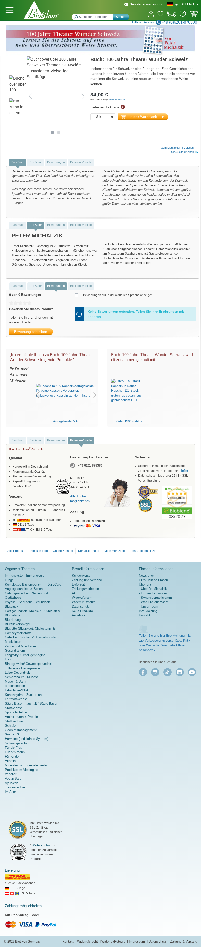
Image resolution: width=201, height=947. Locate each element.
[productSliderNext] (95, 395)
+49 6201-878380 (90, 465)
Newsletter (146, 575)
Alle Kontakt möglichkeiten (80, 498)
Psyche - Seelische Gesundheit (27, 602)
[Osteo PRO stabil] (129, 390)
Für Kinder (12, 756)
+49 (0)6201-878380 (179, 22)
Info (184, 471)
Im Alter (10, 792)
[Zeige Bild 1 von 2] (52, 132)
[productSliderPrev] (37, 395)
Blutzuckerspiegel (17, 624)
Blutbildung (13, 620)
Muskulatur (13, 642)
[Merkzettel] (160, 14)
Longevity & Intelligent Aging (25, 655)
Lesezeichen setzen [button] (144, 551)
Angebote (78, 615)
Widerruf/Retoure (84, 602)
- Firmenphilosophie (153, 593)
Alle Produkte (16, 551)
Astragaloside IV (64, 421)
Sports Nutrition (16, 712)
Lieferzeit (78, 584)
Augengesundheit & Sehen (24, 589)
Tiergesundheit (15, 787)
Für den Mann (15, 752)
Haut (8, 659)
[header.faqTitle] (183, 15)
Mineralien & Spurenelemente (26, 765)
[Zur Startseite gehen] (41, 10)
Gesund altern (15, 650)
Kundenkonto (81, 575)
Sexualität (12, 734)
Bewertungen (56, 162)
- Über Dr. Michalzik (153, 589)
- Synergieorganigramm (155, 597)
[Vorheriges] (30, 96)
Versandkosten (116, 99)
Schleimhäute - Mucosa (21, 677)
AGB (75, 593)
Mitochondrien (15, 686)
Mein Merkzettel (115, 551)
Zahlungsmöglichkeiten (23, 906)
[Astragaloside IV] (66, 390)
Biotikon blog (39, 551)
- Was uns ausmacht (153, 602)
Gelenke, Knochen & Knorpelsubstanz (32, 637)
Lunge (9, 580)
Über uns (145, 584)
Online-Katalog (63, 551)
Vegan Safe (13, 778)
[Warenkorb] (194, 15)
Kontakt (144, 615)
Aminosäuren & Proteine (22, 717)
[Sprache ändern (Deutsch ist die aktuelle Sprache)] (172, 4)
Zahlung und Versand (87, 580)
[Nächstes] (83, 96)
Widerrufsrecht (82, 597)
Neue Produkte (82, 611)
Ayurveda (11, 783)
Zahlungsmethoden (85, 589)
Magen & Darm (15, 681)
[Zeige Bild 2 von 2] (58, 132)
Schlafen (11, 725)
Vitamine (11, 761)
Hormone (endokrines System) (26, 739)
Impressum (137, 941)
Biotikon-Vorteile (81, 162)
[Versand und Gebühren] (172, 15)
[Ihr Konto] (151, 13)
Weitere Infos (41, 845)
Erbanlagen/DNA (16, 690)
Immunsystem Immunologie (24, 575)
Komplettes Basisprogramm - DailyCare (33, 584)
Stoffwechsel (14, 721)
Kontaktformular (88, 551)
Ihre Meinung (148, 611)
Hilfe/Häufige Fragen (153, 580)
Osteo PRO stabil (128, 421)
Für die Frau (13, 747)
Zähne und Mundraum (20, 646)
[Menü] (9, 10)
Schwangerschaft (17, 743)
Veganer (10, 774)
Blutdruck (11, 606)
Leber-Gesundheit (17, 672)
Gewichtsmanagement (21, 730)
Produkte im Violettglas (21, 770)
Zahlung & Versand (183, 941)
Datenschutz (81, 606)
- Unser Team (148, 606)
